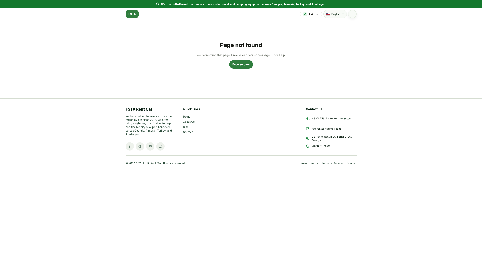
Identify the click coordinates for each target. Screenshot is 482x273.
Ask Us (313, 14)
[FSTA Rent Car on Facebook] (130, 146)
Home (186, 116)
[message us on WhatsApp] (140, 146)
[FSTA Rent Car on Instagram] (160, 146)
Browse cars (241, 64)
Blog (186, 127)
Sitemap (188, 132)
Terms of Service (332, 163)
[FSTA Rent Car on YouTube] (150, 146)
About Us (189, 121)
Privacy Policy (309, 163)
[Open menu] (352, 14)
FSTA (132, 14)
